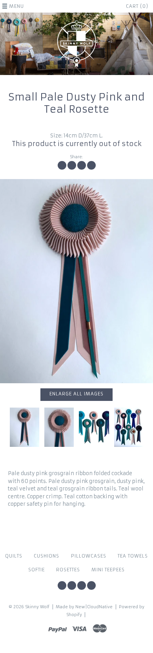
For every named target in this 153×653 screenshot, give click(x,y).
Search (91, 585)
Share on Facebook (62, 165)
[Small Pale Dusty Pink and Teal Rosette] (76, 281)
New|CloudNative (94, 606)
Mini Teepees (108, 570)
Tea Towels (133, 556)
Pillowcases (88, 556)
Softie (36, 570)
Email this (91, 165)
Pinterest (81, 585)
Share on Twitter (71, 165)
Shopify (74, 614)
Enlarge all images (76, 394)
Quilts (13, 556)
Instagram (71, 585)
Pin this (81, 165)
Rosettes (68, 570)
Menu (16, 6)
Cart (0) (137, 6)
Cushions (46, 556)
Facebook (62, 585)
